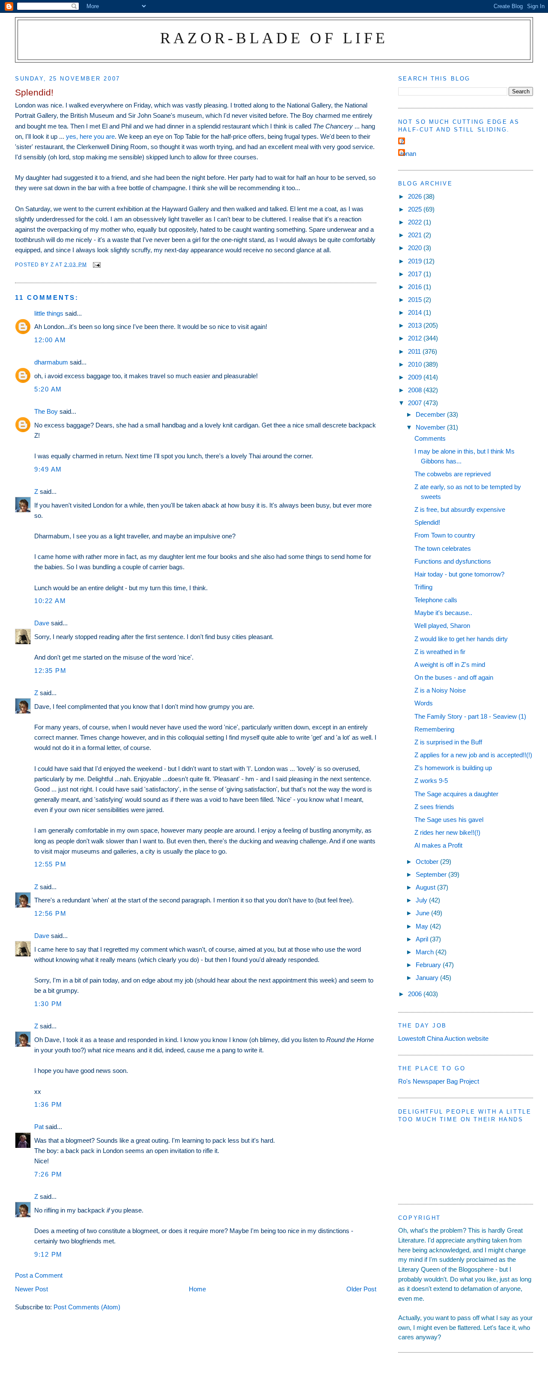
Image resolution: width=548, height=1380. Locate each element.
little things (48, 313)
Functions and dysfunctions (452, 561)
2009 (415, 377)
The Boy (46, 411)
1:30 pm (48, 1003)
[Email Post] (96, 264)
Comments (430, 438)
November (431, 427)
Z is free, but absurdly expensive (459, 509)
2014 (415, 312)
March (425, 952)
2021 (415, 235)
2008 (415, 390)
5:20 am (48, 389)
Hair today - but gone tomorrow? (459, 574)
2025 (415, 209)
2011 (415, 351)
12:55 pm (50, 864)
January (428, 977)
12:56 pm (50, 913)
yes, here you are (90, 136)
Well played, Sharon (442, 625)
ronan (408, 153)
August (426, 887)
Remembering (434, 729)
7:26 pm (48, 1174)
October (428, 861)
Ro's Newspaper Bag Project (438, 1081)
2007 (415, 402)
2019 (415, 261)
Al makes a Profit (438, 845)
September (432, 874)
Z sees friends (434, 806)
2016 (415, 286)
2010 (415, 364)
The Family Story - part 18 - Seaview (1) (470, 716)
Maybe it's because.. (443, 612)
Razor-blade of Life (274, 38)
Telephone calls (435, 599)
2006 (415, 994)
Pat (39, 1126)
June (423, 913)
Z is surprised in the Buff (448, 742)
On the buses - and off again (453, 677)
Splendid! (427, 522)
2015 (415, 299)
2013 (415, 325)
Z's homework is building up (453, 767)
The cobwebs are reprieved (452, 474)
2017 (415, 274)
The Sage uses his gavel (448, 819)
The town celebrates (442, 548)
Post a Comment (39, 1275)
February (429, 964)
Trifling (423, 587)
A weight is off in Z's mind (449, 664)
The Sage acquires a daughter (456, 794)
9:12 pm (48, 1254)
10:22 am (50, 600)
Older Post (361, 1289)
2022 (415, 222)
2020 (415, 247)
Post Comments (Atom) (87, 1307)
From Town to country (444, 535)
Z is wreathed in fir (439, 651)
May (423, 926)
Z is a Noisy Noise (440, 690)
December (431, 414)
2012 (415, 338)
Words (423, 703)
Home (197, 1289)
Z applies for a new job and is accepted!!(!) (473, 755)
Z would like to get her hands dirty (461, 638)
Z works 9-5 (431, 780)
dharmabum (51, 362)
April (423, 939)
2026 (415, 196)
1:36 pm (48, 1104)
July (422, 900)
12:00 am (50, 340)
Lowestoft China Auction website (443, 1038)
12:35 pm (50, 670)
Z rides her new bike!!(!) (447, 832)
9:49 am (48, 469)
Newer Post (31, 1289)
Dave (41, 623)
